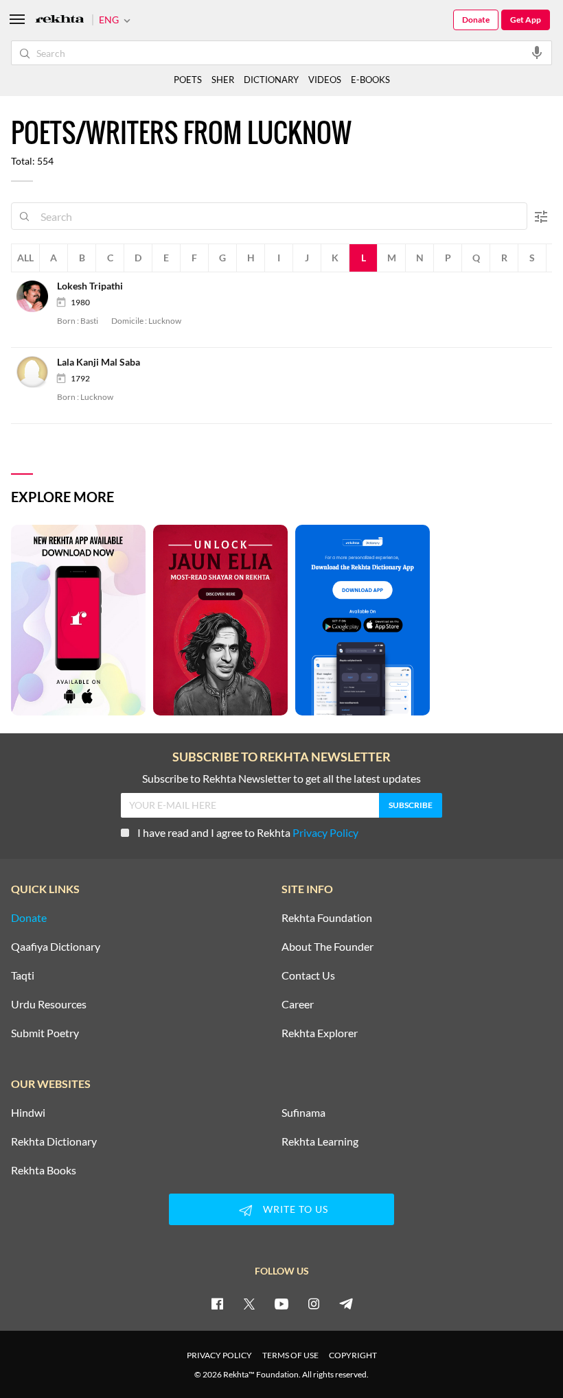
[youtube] (281, 1303)
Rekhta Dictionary (54, 1141)
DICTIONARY (271, 79)
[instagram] (314, 1303)
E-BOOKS (370, 79)
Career (298, 1004)
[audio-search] (537, 52)
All (25, 257)
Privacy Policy (325, 832)
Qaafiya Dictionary (55, 946)
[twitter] (249, 1303)
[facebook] (217, 1303)
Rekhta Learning (320, 1141)
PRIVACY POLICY (219, 1355)
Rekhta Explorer (320, 1033)
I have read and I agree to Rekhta (247, 832)
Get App (525, 19)
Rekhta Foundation (327, 917)
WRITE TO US (295, 1209)
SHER (222, 79)
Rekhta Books (43, 1170)
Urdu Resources (49, 1004)
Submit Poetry (45, 1033)
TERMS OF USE (290, 1355)
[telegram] (346, 1303)
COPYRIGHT (353, 1355)
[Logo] (60, 20)
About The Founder (328, 946)
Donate (476, 19)
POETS (188, 79)
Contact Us (308, 975)
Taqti (22, 975)
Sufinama (303, 1112)
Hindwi (28, 1112)
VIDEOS (324, 79)
